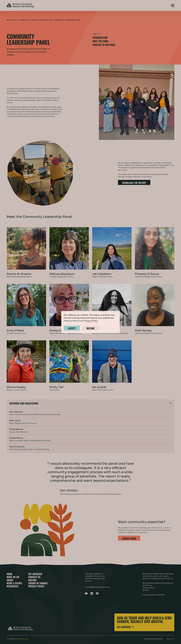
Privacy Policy (91, 321)
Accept (72, 328)
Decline (91, 328)
